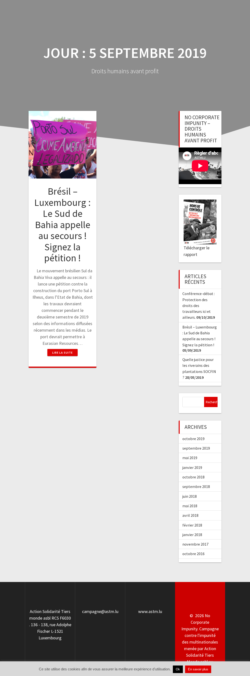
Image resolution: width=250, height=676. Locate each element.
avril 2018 (190, 515)
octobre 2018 (193, 477)
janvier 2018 (192, 534)
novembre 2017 (195, 544)
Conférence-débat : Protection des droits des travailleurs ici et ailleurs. (198, 305)
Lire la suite (62, 352)
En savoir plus (198, 669)
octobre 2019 (193, 438)
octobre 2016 (193, 553)
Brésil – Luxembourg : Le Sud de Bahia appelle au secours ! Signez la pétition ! (62, 224)
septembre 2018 (196, 486)
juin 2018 (189, 496)
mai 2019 (189, 457)
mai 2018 (189, 505)
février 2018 (192, 525)
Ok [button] (178, 669)
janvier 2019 (192, 467)
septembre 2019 (196, 448)
